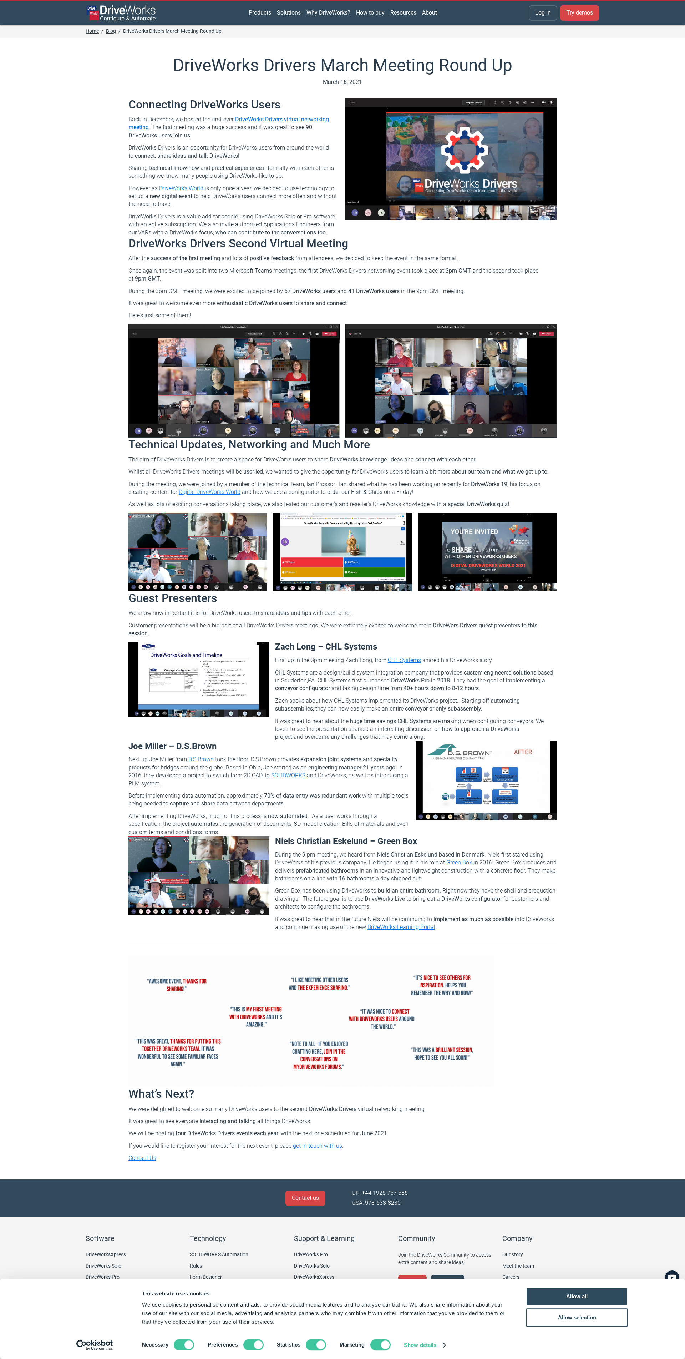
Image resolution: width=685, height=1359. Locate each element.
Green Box (459, 862)
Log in (543, 12)
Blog (111, 31)
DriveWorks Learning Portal (401, 927)
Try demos (580, 12)
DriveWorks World (181, 188)
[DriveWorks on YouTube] (672, 1277)
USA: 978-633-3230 (376, 1202)
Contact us (305, 1197)
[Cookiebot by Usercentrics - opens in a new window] (95, 1345)
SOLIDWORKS (288, 775)
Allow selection (577, 1317)
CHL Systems (404, 660)
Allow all (577, 1296)
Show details (420, 1345)
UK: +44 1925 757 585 (380, 1192)
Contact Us (142, 1158)
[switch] (253, 1344)
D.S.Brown (200, 759)
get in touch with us (317, 1145)
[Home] (121, 13)
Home (92, 31)
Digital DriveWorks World (209, 492)
